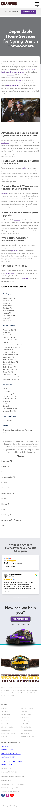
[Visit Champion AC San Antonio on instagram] (7, 795)
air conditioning (30, 69)
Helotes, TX (7, 313)
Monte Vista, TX (8, 357)
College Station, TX (8, 477)
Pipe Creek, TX (8, 320)
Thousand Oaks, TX (10, 409)
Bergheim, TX (8, 332)
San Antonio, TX (9, 421)
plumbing (10, 72)
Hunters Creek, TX (9, 352)
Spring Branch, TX (9, 367)
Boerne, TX (7, 303)
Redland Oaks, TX (9, 399)
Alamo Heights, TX (9, 330)
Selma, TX (6, 406)
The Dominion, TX (9, 374)
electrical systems (20, 72)
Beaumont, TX (6, 461)
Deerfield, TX (7, 342)
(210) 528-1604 (13, 12)
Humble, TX (5, 504)
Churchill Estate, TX (10, 340)
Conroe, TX (5, 482)
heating (3, 72)
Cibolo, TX (7, 389)
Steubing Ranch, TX (10, 369)
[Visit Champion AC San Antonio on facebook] (3, 795)
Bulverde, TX (7, 335)
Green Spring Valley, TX (11, 347)
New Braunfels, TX (9, 360)
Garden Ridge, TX (9, 396)
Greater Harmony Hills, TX (12, 345)
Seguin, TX (7, 404)
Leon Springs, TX (9, 315)
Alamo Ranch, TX (9, 298)
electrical (18, 80)
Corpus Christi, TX (8, 488)
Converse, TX (7, 391)
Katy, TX (4, 509)
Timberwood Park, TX (11, 377)
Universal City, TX (9, 411)
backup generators (12, 85)
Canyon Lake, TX (9, 337)
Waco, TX (4, 525)
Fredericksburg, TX (8, 493)
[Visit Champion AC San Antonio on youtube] (12, 795)
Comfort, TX (7, 308)
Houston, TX (5, 499)
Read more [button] (7, 591)
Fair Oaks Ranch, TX (10, 311)
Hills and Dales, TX (9, 350)
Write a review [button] (10, 566)
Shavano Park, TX (9, 364)
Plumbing (4, 193)
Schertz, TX (7, 401)
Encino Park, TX (8, 394)
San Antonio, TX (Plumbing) (11, 520)
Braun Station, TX (9, 306)
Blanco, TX (5, 466)
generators (10, 75)
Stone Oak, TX (8, 372)
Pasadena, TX (6, 515)
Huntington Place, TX (10, 355)
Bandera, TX (7, 301)
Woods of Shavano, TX (11, 379)
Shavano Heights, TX (10, 362)
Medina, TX (7, 318)
